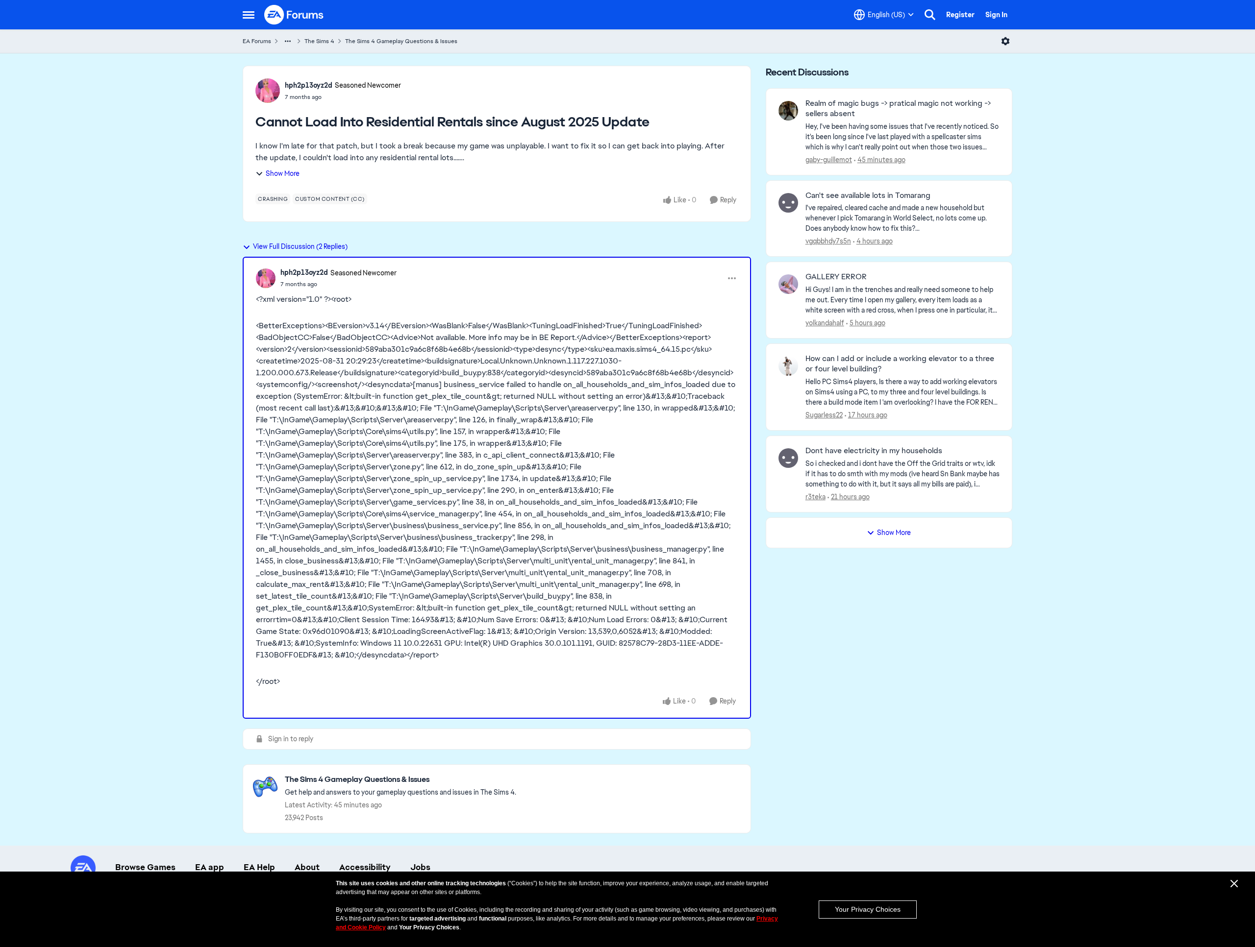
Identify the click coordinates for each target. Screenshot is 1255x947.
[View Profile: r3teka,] (788, 458)
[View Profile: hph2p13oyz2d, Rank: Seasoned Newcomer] (267, 90)
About (307, 867)
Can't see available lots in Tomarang (867, 195)
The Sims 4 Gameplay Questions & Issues (401, 41)
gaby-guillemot (828, 159)
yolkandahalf (824, 322)
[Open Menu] (1005, 41)
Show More (283, 173)
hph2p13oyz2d (308, 85)
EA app (209, 867)
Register (960, 14)
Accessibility (365, 867)
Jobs (420, 867)
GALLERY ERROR (836, 277)
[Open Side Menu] (248, 14)
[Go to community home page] (294, 14)
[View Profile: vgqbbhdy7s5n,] (788, 203)
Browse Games (145, 867)
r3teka (815, 496)
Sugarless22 (824, 415)
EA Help (259, 867)
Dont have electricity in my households (873, 451)
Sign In (996, 14)
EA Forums (257, 41)
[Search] (930, 15)
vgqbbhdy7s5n (828, 241)
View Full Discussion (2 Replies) (300, 246)
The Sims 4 (319, 41)
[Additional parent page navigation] (288, 41)
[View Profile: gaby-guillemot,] (788, 111)
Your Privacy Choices (868, 909)
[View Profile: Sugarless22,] (788, 366)
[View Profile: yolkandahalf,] (788, 284)
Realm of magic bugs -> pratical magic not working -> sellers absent (898, 108)
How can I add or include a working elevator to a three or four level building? (899, 364)
